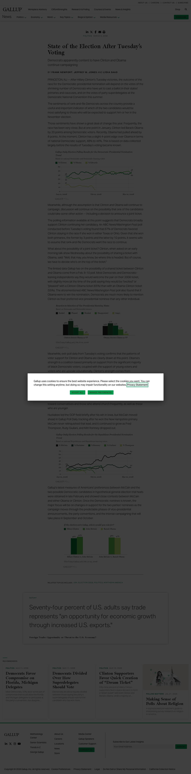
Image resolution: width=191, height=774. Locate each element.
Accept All (77, 392)
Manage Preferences (101, 392)
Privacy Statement (137, 384)
